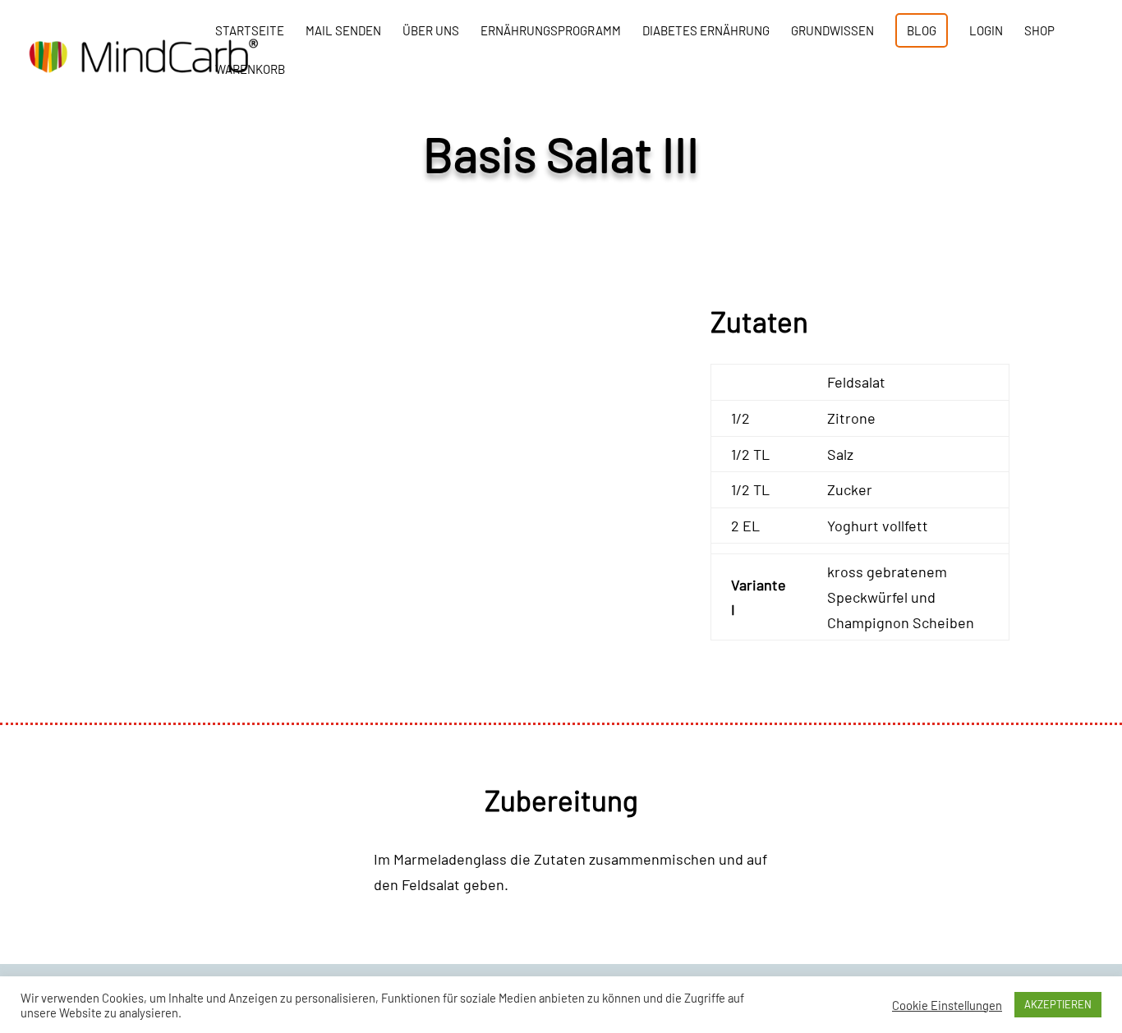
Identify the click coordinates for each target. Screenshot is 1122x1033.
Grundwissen (832, 31)
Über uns (430, 31)
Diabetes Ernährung (706, 31)
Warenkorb (250, 69)
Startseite (249, 31)
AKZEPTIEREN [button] (1058, 1004)
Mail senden (343, 31)
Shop (1039, 31)
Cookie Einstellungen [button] (947, 1005)
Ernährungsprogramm (551, 31)
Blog (921, 30)
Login (986, 31)
